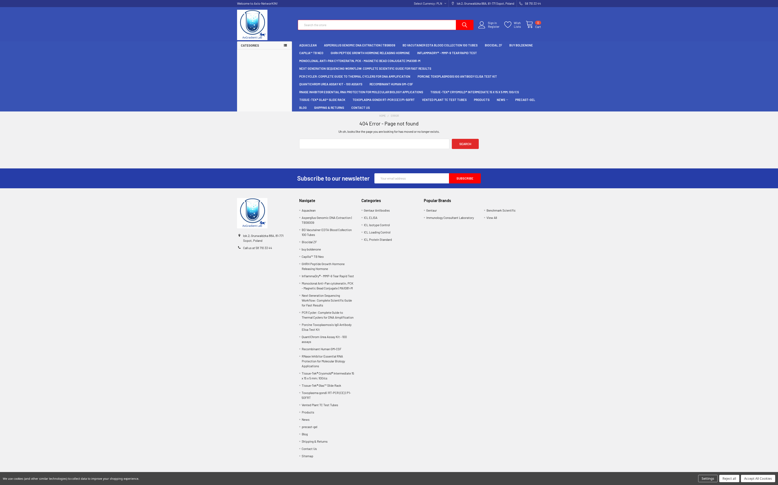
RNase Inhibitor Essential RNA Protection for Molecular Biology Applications (361, 92)
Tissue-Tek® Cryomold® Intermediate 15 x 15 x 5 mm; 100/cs (474, 92)
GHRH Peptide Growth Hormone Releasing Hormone (370, 53)
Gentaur (431, 210)
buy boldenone (521, 45)
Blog (303, 107)
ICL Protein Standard (378, 239)
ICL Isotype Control (377, 225)
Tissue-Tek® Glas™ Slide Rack (322, 100)
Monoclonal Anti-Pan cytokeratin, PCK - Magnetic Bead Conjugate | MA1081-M (359, 61)
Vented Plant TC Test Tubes (444, 100)
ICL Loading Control (377, 232)
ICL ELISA (370, 217)
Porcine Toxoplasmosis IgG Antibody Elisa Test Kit (457, 76)
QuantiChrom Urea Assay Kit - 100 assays (330, 84)
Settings (708, 478)
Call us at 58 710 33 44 (257, 248)
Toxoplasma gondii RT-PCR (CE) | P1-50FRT (384, 100)
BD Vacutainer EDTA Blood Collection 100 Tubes (440, 45)
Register (493, 26)
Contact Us (360, 107)
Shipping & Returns (329, 107)
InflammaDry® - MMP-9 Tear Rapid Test (447, 53)
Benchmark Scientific (501, 210)
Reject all (729, 478)
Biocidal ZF (493, 45)
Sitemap (307, 456)
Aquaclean (308, 45)
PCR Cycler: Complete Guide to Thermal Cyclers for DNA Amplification (354, 76)
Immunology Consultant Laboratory (450, 217)
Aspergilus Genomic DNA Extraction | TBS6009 (359, 45)
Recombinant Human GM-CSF (391, 84)
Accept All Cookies (758, 478)
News (501, 100)
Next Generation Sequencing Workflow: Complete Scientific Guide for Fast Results (365, 68)
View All (491, 217)
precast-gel (525, 100)
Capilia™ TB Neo (311, 53)
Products (481, 100)
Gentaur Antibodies (377, 210)
